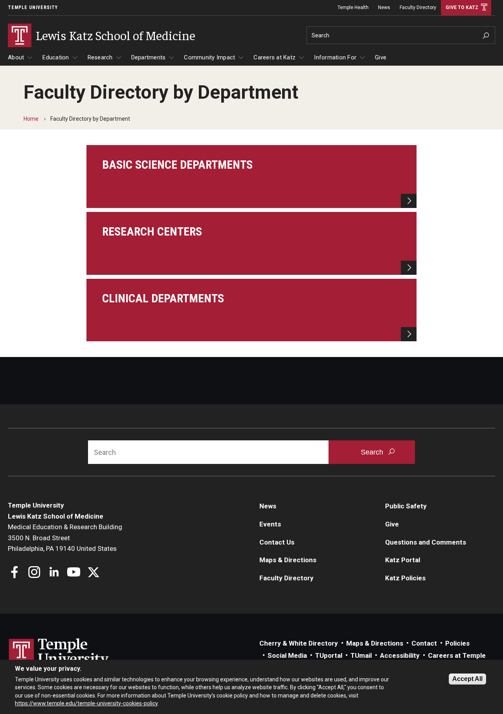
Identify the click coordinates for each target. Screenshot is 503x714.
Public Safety (406, 506)
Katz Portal (402, 560)
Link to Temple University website (59, 653)
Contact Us (276, 542)
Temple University (33, 7)
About (16, 57)
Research (100, 57)
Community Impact (209, 57)
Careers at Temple (457, 655)
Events (270, 524)
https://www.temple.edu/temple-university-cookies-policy (86, 703)
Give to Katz (462, 7)
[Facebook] (15, 573)
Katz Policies (405, 578)
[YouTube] (74, 573)
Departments (148, 57)
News (384, 7)
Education (55, 57)
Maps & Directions (287, 560)
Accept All (467, 678)
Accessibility (400, 655)
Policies (457, 643)
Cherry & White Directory (298, 643)
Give (380, 57)
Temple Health (353, 7)
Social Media (287, 655)
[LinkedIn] (54, 573)
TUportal (328, 655)
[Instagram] (34, 573)
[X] (93, 573)
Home (31, 119)
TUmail (361, 655)
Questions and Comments (425, 542)
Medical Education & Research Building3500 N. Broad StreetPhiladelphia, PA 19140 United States (65, 537)
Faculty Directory (418, 7)
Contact (424, 643)
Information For (335, 57)
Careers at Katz (274, 57)
